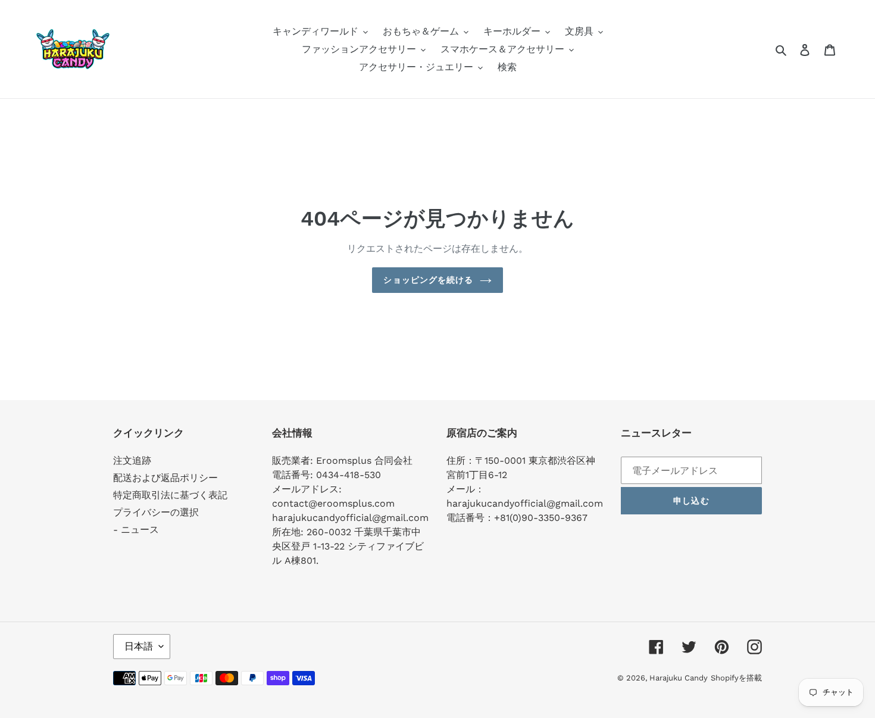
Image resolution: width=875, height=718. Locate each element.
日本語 (138, 646)
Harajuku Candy (678, 677)
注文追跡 (132, 460)
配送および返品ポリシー (165, 477)
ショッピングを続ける (428, 280)
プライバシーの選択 (156, 512)
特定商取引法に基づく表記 (170, 495)
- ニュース (136, 529)
